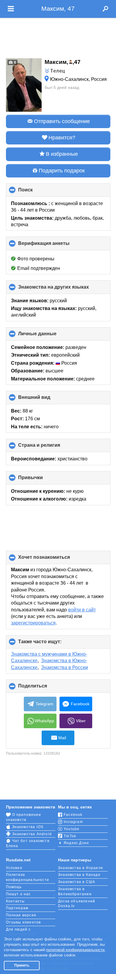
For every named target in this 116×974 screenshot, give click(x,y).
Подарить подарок (62, 171)
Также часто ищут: (49, 644)
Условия (14, 868)
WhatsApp (44, 720)
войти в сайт (82, 609)
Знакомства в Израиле (80, 868)
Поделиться (42, 688)
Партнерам (17, 908)
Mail (62, 737)
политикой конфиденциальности (75, 950)
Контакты (15, 901)
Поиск (35, 192)
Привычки (40, 479)
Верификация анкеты (54, 245)
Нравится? (61, 138)
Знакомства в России (64, 667)
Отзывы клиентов (23, 922)
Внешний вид (44, 399)
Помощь (14, 887)
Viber (81, 720)
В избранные (62, 154)
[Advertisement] (58, 36)
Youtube (71, 829)
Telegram (44, 703)
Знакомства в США (76, 882)
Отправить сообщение (62, 121)
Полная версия (21, 915)
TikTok (70, 836)
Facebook (80, 703)
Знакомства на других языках (63, 289)
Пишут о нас (18, 894)
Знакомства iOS (28, 827)
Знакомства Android (32, 834)
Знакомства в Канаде (79, 875)
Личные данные (47, 336)
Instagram (73, 822)
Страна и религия (49, 447)
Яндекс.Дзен (76, 843)
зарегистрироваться (33, 622)
